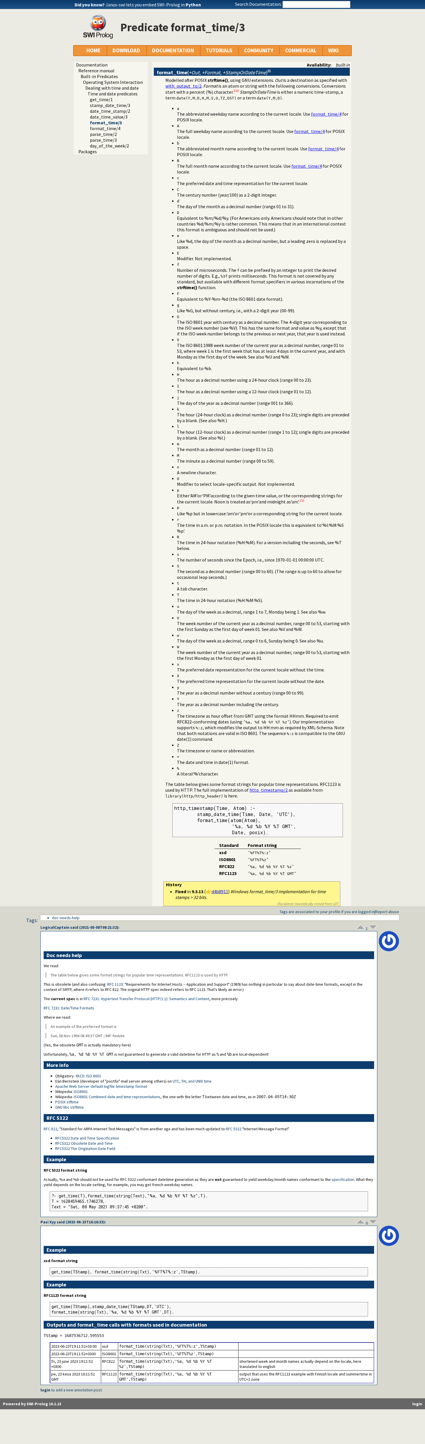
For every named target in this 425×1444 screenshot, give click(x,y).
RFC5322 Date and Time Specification (87, 1138)
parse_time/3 (103, 140)
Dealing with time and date (112, 88)
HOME (93, 50)
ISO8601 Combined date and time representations (117, 1096)
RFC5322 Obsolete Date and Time (84, 1143)
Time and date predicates (113, 94)
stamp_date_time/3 (110, 105)
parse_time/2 (103, 134)
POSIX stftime (67, 1102)
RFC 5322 (233, 1128)
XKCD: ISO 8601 (88, 1076)
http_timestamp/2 (269, 790)
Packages (87, 151)
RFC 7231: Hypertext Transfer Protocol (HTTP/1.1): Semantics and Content (146, 998)
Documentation (92, 65)
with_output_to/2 (183, 86)
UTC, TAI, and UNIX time (192, 1081)
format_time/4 (105, 128)
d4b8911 (220, 891)
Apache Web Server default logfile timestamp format (101, 1086)
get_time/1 (101, 99)
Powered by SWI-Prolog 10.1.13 (32, 1403)
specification (343, 1179)
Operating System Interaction (113, 82)
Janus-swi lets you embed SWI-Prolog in (153, 5)
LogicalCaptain (54, 927)
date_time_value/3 (109, 117)
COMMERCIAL (300, 50)
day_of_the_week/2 (109, 146)
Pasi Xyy (48, 1222)
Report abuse (387, 911)
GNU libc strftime (69, 1107)
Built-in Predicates (99, 76)
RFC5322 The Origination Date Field (85, 1148)
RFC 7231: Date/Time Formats (69, 1008)
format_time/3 (106, 122)
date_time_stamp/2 (110, 111)
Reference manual (96, 70)
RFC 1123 (115, 984)
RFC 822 (50, 1128)
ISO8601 (81, 1091)
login (45, 1390)
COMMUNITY (258, 50)
